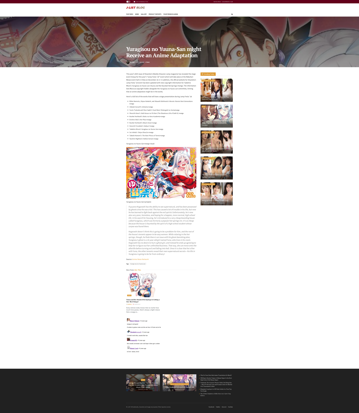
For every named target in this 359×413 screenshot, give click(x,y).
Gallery (144, 14)
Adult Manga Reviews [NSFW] (179, 384)
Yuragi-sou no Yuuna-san (137, 264)
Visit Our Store (217, 1)
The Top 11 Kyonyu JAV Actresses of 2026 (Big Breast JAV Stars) (216, 150)
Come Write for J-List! (227, 1)
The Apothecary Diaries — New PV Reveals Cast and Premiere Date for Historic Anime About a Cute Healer (143, 385)
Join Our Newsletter (141, 1)
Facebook (211, 407)
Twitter (218, 407)
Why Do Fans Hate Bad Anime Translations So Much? (216, 375)
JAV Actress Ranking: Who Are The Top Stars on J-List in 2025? (215, 98)
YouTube (230, 407)
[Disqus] (161, 341)
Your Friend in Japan (170, 14)
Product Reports (155, 14)
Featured (129, 14)
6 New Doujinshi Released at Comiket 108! (179, 387)
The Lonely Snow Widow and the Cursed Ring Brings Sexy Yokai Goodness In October (216, 123)
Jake (133, 62)
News (137, 14)
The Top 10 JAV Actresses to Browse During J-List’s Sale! (214, 176)
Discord (224, 407)
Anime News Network (140, 259)
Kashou (130, 304)
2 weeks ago (137, 304)
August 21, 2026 (143, 389)
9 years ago (141, 62)
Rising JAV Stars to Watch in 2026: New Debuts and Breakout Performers (215, 202)
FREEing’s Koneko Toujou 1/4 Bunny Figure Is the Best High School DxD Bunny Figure (216, 379)
